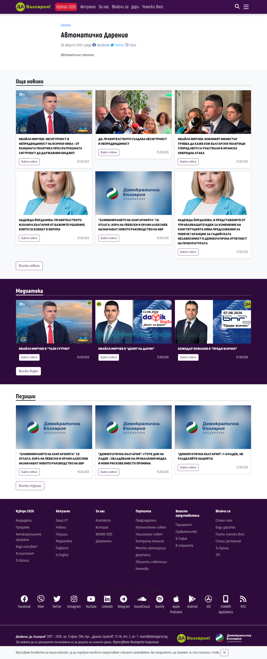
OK (224, 652)
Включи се (120, 6)
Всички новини (29, 265)
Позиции (25, 396)
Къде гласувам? (26, 546)
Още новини (29, 81)
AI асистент (25, 553)
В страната (184, 545)
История (102, 527)
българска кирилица (144, 642)
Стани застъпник (228, 541)
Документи (104, 541)
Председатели (146, 520)
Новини (61, 527)
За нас (104, 6)
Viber (133, 45)
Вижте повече (29, 162)
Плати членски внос (230, 534)
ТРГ (218, 555)
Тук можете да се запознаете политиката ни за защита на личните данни (63, 642)
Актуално (88, 6)
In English (62, 555)
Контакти (103, 520)
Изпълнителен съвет (151, 527)
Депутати (143, 555)
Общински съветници (151, 562)
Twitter (119, 45)
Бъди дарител (225, 527)
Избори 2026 (66, 6)
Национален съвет (149, 534)
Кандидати (24, 520)
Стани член (224, 520)
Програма (22, 527)
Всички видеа (28, 371)
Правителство (186, 531)
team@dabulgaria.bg (153, 636)
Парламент (184, 525)
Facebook (103, 45)
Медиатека (29, 291)
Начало (66, 25)
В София (181, 538)
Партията (143, 511)
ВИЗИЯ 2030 (104, 534)
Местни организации (151, 548)
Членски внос (152, 6)
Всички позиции (30, 485)
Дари (135, 6)
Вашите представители (187, 513)
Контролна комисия (150, 541)
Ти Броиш (22, 560)
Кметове (142, 569)
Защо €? (62, 520)
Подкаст (62, 548)
